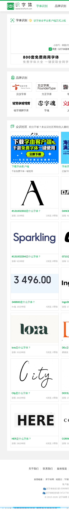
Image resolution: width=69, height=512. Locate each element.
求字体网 (49, 479)
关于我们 (34, 468)
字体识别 (42, 6)
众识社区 (21, 127)
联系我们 (48, 468)
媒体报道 (62, 468)
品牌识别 (60, 6)
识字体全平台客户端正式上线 (50, 20)
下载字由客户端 (20, 166)
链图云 (59, 479)
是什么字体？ (26, 210)
